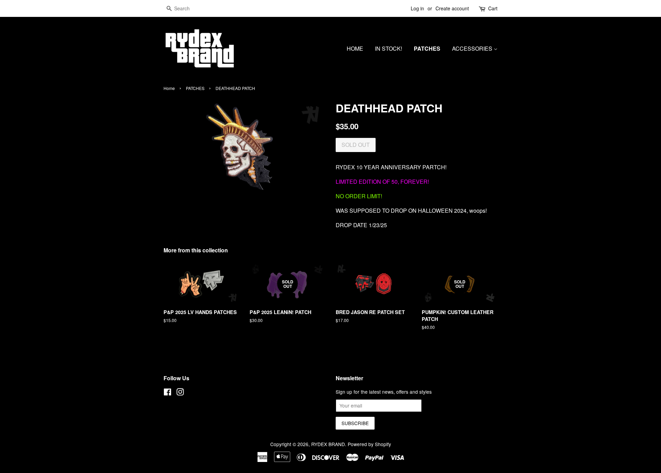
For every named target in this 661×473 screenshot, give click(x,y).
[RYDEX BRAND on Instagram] (180, 393)
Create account (452, 8)
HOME (355, 48)
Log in (417, 8)
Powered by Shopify (369, 444)
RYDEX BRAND (328, 444)
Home (169, 88)
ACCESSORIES (473, 48)
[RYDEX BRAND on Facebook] (167, 393)
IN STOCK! (388, 48)
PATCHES (427, 48)
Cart (492, 8)
